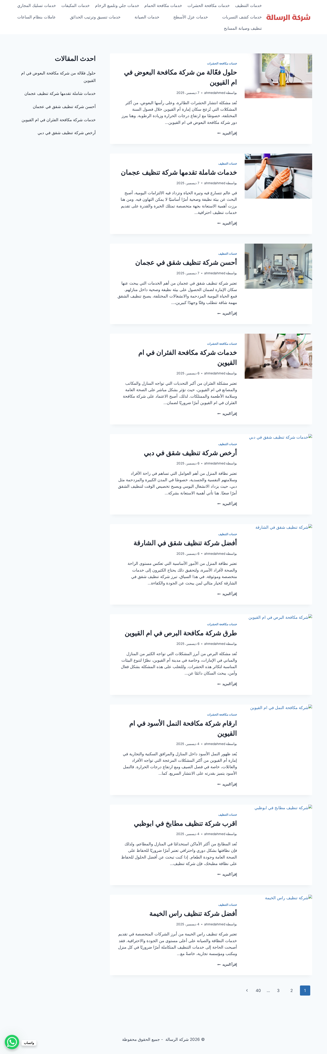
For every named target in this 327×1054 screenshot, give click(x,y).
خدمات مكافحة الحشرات (208, 5)
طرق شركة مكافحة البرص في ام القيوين (181, 633)
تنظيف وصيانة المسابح (243, 28)
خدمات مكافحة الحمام (163, 5)
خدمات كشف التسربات (242, 17)
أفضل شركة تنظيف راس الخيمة (193, 913)
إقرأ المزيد (227, 133)
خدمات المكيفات (75, 5)
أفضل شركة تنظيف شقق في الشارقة (185, 543)
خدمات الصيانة (147, 17)
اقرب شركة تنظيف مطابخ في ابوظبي (185, 823)
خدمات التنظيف (248, 5)
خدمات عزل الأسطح (190, 17)
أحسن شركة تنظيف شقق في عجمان (186, 262)
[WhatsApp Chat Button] (12, 1042)
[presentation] (278, 75)
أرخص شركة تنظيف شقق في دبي (190, 453)
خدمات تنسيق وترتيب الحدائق (95, 17)
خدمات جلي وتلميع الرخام (117, 5)
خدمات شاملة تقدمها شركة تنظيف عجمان (179, 172)
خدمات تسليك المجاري (36, 5)
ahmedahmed (214, 93)
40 (258, 990)
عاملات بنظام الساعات (36, 17)
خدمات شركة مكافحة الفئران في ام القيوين (59, 119)
